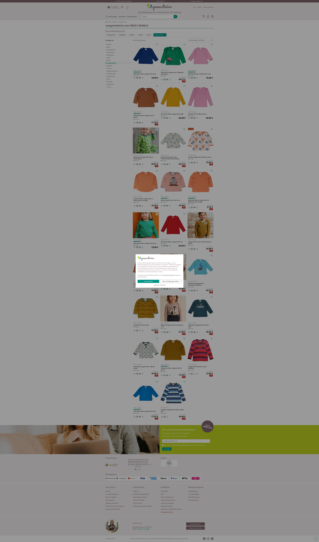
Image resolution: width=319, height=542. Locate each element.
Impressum (162, 285)
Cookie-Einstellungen (169, 275)
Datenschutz (156, 285)
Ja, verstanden (148, 281)
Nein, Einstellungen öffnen (170, 281)
